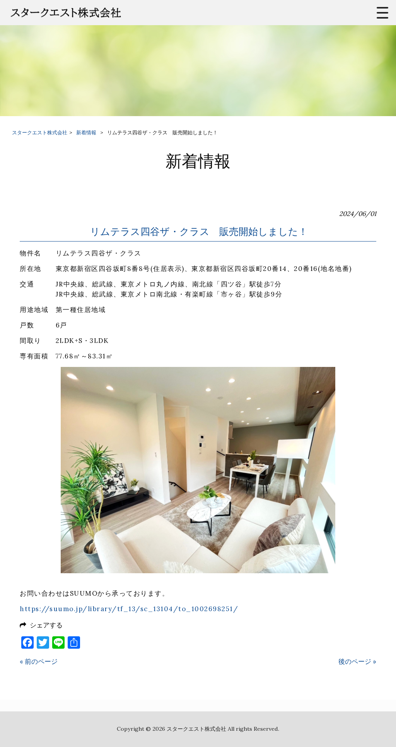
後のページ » (357, 661)
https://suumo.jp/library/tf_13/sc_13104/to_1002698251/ (129, 609)
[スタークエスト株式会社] (86, 12)
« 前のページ (39, 661)
